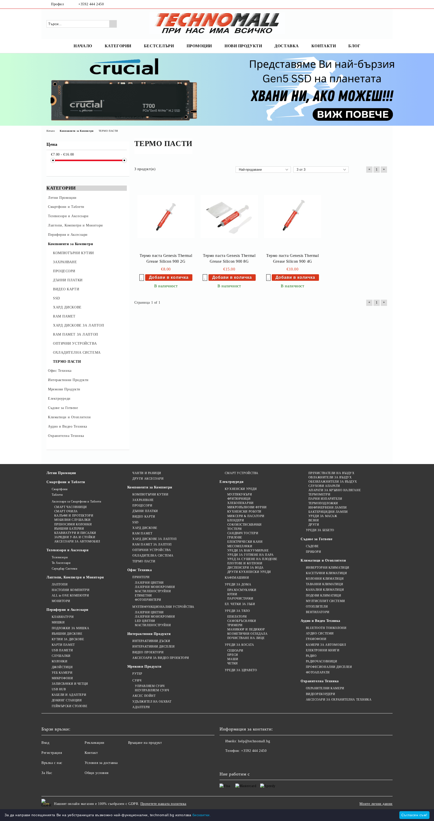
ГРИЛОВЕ (234, 537)
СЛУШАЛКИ (61, 656)
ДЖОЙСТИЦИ (62, 667)
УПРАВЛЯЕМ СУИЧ (150, 686)
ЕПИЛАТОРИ (237, 616)
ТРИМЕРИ (234, 625)
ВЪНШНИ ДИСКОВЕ (67, 633)
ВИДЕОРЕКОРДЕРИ (320, 694)
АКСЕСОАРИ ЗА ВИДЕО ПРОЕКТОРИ (160, 658)
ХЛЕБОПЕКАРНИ (240, 503)
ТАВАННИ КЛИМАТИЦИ (324, 584)
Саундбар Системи (64, 568)
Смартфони (60, 489)
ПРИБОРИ (313, 552)
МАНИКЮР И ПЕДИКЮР (246, 629)
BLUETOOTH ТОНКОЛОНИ (326, 628)
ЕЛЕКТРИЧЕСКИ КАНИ (244, 541)
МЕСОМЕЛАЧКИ (239, 546)
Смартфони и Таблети (65, 482)
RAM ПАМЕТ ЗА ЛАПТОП (152, 544)
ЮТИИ (232, 594)
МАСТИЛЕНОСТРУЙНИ (153, 591)
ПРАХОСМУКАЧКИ (241, 590)
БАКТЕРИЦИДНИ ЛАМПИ (328, 512)
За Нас (46, 773)
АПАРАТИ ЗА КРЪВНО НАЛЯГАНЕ (334, 490)
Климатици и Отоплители (323, 560)
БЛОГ (354, 46)
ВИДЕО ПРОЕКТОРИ (148, 652)
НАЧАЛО (83, 46)
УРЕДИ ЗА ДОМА (238, 584)
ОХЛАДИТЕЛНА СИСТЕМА (153, 555)
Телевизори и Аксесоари (67, 550)
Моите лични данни (376, 804)
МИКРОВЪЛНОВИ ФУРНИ (247, 507)
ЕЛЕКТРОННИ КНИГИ (323, 650)
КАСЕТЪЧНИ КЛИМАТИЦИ (326, 573)
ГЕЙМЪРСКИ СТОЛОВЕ (69, 706)
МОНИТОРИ (61, 601)
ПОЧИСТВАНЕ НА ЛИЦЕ (246, 638)
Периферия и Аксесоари (67, 610)
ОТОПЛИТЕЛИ (317, 606)
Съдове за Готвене (317, 539)
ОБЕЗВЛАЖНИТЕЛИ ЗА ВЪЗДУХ (332, 481)
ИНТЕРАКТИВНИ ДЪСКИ (151, 641)
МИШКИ (58, 622)
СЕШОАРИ (235, 650)
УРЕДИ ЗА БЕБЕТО (320, 530)
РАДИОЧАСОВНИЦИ (321, 661)
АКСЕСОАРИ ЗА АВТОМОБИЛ (77, 541)
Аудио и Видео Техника (320, 621)
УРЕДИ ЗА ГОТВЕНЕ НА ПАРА (250, 555)
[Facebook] (377, 4)
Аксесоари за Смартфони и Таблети (76, 501)
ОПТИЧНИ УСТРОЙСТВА (151, 550)
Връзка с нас (51, 763)
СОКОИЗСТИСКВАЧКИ (244, 524)
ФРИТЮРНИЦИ (238, 498)
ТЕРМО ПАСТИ (143, 561)
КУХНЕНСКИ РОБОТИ (244, 511)
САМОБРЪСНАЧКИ (241, 621)
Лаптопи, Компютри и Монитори (75, 577)
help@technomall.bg (254, 741)
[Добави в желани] (141, 277)
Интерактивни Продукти (149, 634)
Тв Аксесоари (61, 563)
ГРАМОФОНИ (316, 639)
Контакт (91, 753)
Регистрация (51, 753)
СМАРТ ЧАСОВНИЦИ (70, 507)
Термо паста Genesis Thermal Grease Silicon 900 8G (229, 258)
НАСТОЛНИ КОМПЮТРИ (70, 590)
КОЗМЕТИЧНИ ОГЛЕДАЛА (247, 633)
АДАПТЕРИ (141, 707)
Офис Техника (139, 570)
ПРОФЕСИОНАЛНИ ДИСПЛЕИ (329, 667)
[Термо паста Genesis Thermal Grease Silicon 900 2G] (166, 216)
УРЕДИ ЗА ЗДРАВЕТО (241, 670)
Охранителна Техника (320, 681)
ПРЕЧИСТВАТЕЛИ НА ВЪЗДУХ (331, 473)
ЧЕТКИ (232, 663)
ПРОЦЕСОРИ (142, 505)
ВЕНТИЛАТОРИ (318, 612)
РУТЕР (137, 673)
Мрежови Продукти (144, 666)
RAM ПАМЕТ (142, 533)
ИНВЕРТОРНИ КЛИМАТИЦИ (327, 567)
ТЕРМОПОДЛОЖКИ (323, 503)
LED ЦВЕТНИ (145, 621)
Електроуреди (231, 482)
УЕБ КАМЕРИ (62, 672)
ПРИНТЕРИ (140, 577)
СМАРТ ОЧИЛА (66, 511)
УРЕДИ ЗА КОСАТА (239, 645)
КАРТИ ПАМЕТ (63, 645)
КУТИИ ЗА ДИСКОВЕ (68, 639)
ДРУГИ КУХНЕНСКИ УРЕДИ (249, 572)
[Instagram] (385, 4)
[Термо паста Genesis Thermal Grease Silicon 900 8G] (229, 216)
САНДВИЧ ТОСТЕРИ (242, 533)
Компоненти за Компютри (149, 487)
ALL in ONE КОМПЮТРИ (70, 595)
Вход (45, 743)
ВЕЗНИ (313, 520)
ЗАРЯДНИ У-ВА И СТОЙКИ (74, 537)
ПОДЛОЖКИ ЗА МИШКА (70, 628)
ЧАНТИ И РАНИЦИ (146, 473)
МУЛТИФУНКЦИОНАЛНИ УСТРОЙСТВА (163, 607)
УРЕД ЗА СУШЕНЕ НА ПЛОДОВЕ (252, 559)
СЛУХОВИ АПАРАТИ (324, 486)
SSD (135, 522)
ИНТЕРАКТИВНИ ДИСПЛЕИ (153, 646)
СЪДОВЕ (312, 546)
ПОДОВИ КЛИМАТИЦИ (323, 595)
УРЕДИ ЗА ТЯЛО (237, 611)
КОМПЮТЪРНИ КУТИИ (150, 494)
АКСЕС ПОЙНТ (143, 696)
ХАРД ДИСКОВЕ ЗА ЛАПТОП (154, 539)
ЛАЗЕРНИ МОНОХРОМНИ (155, 587)
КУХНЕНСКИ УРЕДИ (241, 489)
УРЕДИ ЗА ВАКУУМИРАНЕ (247, 550)
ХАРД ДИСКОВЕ (144, 528)
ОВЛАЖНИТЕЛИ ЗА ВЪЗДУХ (330, 477)
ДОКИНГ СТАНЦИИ (67, 700)
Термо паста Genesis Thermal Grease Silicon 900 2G (166, 258)
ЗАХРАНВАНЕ (143, 500)
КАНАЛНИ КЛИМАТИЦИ (325, 589)
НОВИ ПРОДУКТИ (243, 46)
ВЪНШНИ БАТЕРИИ (69, 528)
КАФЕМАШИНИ (237, 577)
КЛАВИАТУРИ (63, 617)
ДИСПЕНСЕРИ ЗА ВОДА (245, 567)
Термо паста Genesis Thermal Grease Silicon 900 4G (292, 258)
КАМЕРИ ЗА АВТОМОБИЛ (326, 645)
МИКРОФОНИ (62, 678)
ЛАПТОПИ (60, 584)
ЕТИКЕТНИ (143, 595)
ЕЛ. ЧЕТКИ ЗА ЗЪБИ (240, 604)
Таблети (57, 494)
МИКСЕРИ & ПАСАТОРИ (245, 516)
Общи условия (96, 773)
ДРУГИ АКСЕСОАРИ (148, 478)
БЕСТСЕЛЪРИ (159, 46)
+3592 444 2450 (91, 4)
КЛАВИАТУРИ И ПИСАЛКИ (75, 533)
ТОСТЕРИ (234, 529)
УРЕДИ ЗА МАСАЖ (322, 516)
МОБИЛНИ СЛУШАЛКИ (72, 520)
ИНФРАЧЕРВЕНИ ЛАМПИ (327, 507)
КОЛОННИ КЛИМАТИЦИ (325, 578)
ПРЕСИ (232, 655)
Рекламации (94, 743)
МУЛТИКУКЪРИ (239, 494)
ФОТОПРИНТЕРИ (148, 600)
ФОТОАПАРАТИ (318, 672)
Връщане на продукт (145, 743)
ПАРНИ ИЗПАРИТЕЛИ (325, 498)
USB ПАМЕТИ (62, 650)
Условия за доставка (101, 763)
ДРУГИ (313, 524)
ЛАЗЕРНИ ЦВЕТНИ (149, 582)
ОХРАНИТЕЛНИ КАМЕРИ (325, 688)
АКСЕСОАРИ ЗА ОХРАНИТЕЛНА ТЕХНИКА (338, 699)
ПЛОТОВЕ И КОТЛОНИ (244, 563)
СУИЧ (136, 680)
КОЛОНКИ (59, 661)
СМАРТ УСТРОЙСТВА (241, 473)
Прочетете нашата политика (163, 804)
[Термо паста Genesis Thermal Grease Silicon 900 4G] (292, 216)
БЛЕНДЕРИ (235, 520)
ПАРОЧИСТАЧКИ (240, 598)
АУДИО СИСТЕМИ (320, 633)
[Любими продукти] (374, 23)
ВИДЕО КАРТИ (143, 516)
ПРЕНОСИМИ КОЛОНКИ (73, 524)
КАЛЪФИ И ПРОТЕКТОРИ (73, 515)
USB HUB (59, 689)
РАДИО (311, 656)
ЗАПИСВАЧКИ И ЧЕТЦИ (70, 684)
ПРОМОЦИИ (199, 46)
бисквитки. (201, 815)
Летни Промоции (61, 473)
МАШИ (232, 659)
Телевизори (60, 557)
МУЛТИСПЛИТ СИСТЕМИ (325, 601)
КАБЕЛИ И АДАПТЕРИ (69, 695)
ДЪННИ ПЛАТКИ (145, 511)
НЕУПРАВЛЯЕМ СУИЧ (152, 690)
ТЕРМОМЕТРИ (319, 494)
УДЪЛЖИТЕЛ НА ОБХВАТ (152, 701)
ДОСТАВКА (287, 46)
